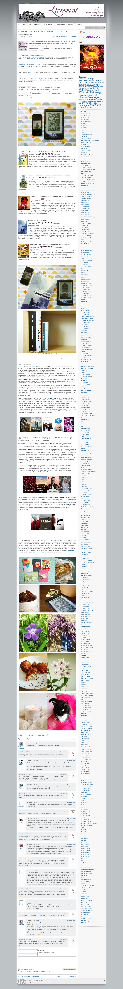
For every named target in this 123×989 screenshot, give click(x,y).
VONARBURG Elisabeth (87, 885)
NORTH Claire (85, 687)
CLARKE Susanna (86, 262)
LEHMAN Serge (85, 571)
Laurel (83, 556)
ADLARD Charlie (85, 115)
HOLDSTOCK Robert (86, 488)
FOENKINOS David (86, 401)
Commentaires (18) (71, 738)
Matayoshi (84, 620)
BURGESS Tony (85, 219)
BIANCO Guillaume (86, 177)
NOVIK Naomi (85, 691)
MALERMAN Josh (86, 598)
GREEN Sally (84, 442)
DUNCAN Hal (84, 357)
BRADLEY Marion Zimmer (88, 194)
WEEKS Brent (84, 898)
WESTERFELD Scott (86, 900)
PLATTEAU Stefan (86, 718)
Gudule (83, 455)
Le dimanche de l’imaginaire (26, 64)
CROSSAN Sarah (85, 306)
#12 (30, 858)
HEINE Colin (84, 476)
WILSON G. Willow (86, 906)
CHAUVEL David (85, 248)
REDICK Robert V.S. (86, 732)
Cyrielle (83, 308)
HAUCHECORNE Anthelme (88, 471)
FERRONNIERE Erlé (86, 391)
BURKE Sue (84, 221)
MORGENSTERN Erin (87, 658)
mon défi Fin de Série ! (24, 95)
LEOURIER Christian (86, 575)
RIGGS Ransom (85, 741)
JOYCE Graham (85, 517)
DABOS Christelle (86, 310)
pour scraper (51, 547)
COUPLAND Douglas (86, 295)
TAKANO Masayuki (86, 832)
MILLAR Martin (85, 641)
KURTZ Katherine (85, 538)
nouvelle (95, 96)
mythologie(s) (84, 96)
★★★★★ (84, 105)
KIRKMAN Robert (85, 533)
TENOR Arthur (85, 840)
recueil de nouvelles (49, 202)
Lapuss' (83, 550)
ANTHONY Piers (85, 136)
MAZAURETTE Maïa (86, 627)
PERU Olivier (84, 709)
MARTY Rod (84, 618)
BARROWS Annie (85, 161)
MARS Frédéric (85, 608)
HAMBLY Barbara (85, 465)
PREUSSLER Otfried (86, 726)
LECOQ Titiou (84, 569)
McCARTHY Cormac (86, 629)
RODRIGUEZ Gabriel (86, 745)
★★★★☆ (95, 104)
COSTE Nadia (85, 293)
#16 (30, 913)
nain (90, 95)
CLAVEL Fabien (85, 264)
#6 (29, 793)
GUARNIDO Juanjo (86, 453)
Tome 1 (33, 202)
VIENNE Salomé (85, 883)
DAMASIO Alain (85, 314)
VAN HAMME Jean (86, 871)
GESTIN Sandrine (86, 424)
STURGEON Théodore (87, 825)
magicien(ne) (86, 94)
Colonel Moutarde (86, 283)
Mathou (83, 625)
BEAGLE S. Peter (85, 163)
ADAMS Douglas (85, 113)
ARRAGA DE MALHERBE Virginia (90, 140)
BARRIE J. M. (84, 159)
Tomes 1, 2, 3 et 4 (33, 179)
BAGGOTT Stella (85, 150)
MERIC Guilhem (85, 639)
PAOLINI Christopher (86, 701)
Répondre (69, 743)
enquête (97, 84)
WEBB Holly (84, 894)
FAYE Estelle (84, 380)
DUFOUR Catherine (86, 355)
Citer (74, 743)
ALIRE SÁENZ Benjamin (87, 121)
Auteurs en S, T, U (86, 148)
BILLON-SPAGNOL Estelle (88, 179)
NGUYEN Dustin (85, 674)
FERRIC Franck (85, 389)
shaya (21, 788)
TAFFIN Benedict (85, 830)
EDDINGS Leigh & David (87, 368)
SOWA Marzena (85, 807)
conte (96, 82)
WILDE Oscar (84, 902)
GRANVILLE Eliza (86, 438)
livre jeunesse (87, 91)
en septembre (70, 550)
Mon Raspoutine (42, 552)
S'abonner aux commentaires (27, 969)
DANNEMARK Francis (87, 318)
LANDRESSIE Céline (86, 548)
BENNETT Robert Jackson (88, 169)
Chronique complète (33, 225)
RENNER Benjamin (86, 734)
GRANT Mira (84, 436)
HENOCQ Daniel (85, 478)
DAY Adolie (84, 324)
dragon (85, 84)
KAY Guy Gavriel (85, 527)
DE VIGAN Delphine (86, 329)
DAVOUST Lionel (85, 322)
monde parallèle (96, 94)
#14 (30, 888)
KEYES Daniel (85, 529)
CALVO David (84, 227)
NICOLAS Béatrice (86, 676)
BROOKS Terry (85, 208)
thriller (89, 99)
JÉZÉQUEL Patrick (86, 511)
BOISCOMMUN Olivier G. (87, 184)
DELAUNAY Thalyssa (86, 335)
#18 (30, 939)
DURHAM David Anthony (87, 366)
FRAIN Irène (84, 405)
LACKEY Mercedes (86, 542)
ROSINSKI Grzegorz (86, 751)
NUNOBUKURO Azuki (87, 693)
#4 (29, 774)
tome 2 (37, 202)
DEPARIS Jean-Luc (86, 341)
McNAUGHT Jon (85, 637)
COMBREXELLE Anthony (87, 285)
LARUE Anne (84, 554)
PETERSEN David (86, 711)
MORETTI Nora (85, 656)
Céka (82, 239)
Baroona (21, 764)
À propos (24, 24)
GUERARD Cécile (86, 457)
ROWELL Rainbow (86, 759)
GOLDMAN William (86, 432)
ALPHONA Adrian (85, 126)
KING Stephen (85, 531)
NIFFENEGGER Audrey (87, 678)
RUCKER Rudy (85, 763)
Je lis (30, 24)
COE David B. (84, 271)
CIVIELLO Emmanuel (86, 260)
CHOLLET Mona (85, 256)
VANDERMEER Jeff (86, 875)
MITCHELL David (85, 643)
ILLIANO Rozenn (85, 504)
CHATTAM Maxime (86, 246)
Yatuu (82, 916)
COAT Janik (84, 269)
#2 (29, 751)
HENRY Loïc (84, 482)
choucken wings (71, 543)
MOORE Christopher (86, 651)
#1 (37, 743)
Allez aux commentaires (61, 36)
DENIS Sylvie (84, 339)
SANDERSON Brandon (87, 774)
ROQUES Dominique (86, 749)
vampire (99, 101)
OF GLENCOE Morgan (87, 695)
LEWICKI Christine (86, 579)
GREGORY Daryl (85, 444)
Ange (82, 130)
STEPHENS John (85, 815)
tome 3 (41, 202)
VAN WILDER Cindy (86, 873)
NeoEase (34, 982)
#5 (37, 784)
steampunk (83, 99)
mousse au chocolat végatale (29, 545)
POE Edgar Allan (85, 720)
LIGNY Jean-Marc (86, 585)
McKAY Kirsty (84, 635)
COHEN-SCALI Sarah (87, 273)
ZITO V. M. (83, 923)
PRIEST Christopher (86, 728)
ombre (100, 95)
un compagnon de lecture (35, 58)
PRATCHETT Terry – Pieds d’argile (65, 976)
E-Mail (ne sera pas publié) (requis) (46, 952)
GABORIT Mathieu (86, 409)
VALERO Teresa (85, 867)
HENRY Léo (84, 480)
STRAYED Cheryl (85, 819)
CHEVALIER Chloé (38, 31)
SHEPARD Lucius (86, 788)
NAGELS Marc (85, 668)
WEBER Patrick (85, 896)
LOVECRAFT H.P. (85, 593)
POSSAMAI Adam (85, 722)
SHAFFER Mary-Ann (86, 782)
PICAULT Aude (85, 716)
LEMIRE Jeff (84, 573)
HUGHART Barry (85, 500)
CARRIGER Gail (85, 231)
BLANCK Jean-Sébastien (87, 181)
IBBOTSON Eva (85, 502)
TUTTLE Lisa (84, 861)
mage (80, 94)
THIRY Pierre (84, 846)
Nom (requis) (41, 950)
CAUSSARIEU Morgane (87, 233)
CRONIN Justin (85, 302)
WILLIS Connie (85, 904)
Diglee (83, 351)
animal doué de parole (88, 79)
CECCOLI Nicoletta (86, 237)
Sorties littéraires (85, 803)
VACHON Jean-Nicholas (87, 865)
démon (89, 84)
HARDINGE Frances (86, 469)
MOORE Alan (84, 649)
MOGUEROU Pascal (86, 645)
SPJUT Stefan (85, 809)
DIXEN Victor (84, 353)
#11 (38, 844)
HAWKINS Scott (85, 473)
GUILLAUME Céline (86, 459)
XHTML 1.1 (42, 982)
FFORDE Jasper (85, 393)
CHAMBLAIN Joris (86, 244)
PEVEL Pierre (84, 714)
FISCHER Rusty (85, 397)
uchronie (93, 99)
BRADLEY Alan (85, 192)
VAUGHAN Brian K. (86, 879)
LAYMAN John (85, 558)
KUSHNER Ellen (85, 540)
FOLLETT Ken (85, 403)
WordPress (21, 981)
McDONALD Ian (85, 631)
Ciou (82, 258)
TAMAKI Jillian (85, 834)
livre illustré (98, 90)
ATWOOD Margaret (86, 144)
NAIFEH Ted (84, 670)
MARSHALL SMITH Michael (88, 610)
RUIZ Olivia (84, 765)
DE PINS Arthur (85, 326)
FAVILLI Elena (85, 378)
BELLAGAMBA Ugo (86, 167)
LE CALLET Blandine (86, 560)
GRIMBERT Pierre (86, 451)
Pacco (82, 699)
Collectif (83, 277)
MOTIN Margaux (85, 662)
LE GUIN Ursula (85, 565)
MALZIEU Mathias (86, 600)
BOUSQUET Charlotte (87, 190)
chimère (92, 82)
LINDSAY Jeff (84, 587)
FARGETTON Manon (86, 376)
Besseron (83, 173)
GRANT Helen (85, 434)
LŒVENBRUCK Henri (87, 591)
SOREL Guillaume (86, 801)
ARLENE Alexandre (86, 138)
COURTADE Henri (86, 297)
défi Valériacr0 (31, 72)
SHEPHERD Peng (86, 790)
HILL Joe (83, 484)
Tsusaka (83, 858)
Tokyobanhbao (85, 852)
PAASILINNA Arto (85, 697)
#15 (38, 901)
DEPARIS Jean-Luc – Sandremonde (29, 976)
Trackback (31, 739)
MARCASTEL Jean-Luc (87, 602)
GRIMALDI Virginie (86, 449)
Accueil (19, 24)
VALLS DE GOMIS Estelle (88, 869)
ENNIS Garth (84, 370)
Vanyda (83, 877)
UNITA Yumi (84, 863)
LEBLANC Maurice (86, 567)
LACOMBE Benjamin (86, 544)
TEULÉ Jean (84, 842)
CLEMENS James (86, 266)
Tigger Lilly (21, 806)
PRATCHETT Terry (86, 724)
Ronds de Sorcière (48, 31)
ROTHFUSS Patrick (86, 755)
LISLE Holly (84, 589)
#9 (37, 818)
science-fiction (84, 97)
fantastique (85, 85)
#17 (38, 920)
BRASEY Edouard (86, 198)
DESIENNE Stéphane (87, 343)
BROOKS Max (85, 206)
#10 (30, 833)
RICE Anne (84, 736)
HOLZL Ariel (84, 492)
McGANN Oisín (85, 633)
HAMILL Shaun (85, 467)
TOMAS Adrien (85, 856)
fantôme (87, 88)
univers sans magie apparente (90, 100)
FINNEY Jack (84, 395)
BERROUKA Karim (86, 171)
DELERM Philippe (86, 337)
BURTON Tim (84, 225)
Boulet (83, 188)
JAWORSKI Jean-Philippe (88, 507)
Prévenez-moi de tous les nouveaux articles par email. (34, 973)
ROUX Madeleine (85, 757)
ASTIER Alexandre (86, 142)
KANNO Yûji (84, 521)
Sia (21, 822)
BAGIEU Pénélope (86, 153)
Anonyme (83, 132)
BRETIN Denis (85, 202)
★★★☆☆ (83, 107)
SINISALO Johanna (86, 794)
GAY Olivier (84, 422)
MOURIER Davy (85, 664)
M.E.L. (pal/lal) (37, 24)
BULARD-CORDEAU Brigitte (88, 217)
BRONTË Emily (85, 204)
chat (89, 82)
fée (91, 88)
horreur (95, 88)
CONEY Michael (85, 287)
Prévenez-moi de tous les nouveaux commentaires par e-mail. (36, 971)
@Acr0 (29, 903)
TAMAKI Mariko (85, 836)
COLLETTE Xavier (86, 279)
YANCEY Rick (85, 914)
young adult (85, 103)
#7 (37, 802)
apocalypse (84, 80)
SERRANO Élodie (86, 778)
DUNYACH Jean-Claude (87, 360)
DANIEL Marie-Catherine (87, 316)
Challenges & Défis (60, 24)
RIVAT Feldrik (84, 743)
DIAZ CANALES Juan (86, 349)
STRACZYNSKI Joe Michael (88, 817)
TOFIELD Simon (85, 850)
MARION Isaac (85, 606)
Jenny (82, 509)
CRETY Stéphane (86, 300)
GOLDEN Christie (85, 430)
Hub (82, 498)
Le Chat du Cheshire (21, 747)
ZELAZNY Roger (85, 921)
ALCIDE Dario (85, 119)
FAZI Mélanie (84, 382)
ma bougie (27, 550)
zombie (94, 103)
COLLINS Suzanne (86, 281)
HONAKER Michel (86, 494)
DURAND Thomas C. (86, 364)
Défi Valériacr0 (79, 24)
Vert (21, 848)
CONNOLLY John (85, 289)
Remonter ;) (102, 980)
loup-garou (99, 92)
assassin (92, 80)
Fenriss (83, 386)
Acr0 (30, 36)
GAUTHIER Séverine (86, 420)
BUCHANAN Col (85, 215)
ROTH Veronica (85, 753)
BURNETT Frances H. (87, 223)
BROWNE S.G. (85, 213)
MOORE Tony (84, 653)
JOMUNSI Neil (85, 513)
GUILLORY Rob (85, 461)
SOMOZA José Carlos (87, 798)
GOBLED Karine (85, 428)
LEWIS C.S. (84, 581)
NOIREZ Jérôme (85, 685)
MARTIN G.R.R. (85, 612)
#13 (38, 870)
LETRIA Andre (85, 577)
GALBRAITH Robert (86, 413)
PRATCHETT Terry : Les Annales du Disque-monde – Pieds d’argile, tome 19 (39, 89)
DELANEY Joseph (86, 333)
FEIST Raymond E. (86, 384)
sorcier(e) (94, 97)
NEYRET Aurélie (85, 672)
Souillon (83, 805)
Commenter (73, 36)
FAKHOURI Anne (85, 374)
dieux (99, 82)
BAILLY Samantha (86, 155)
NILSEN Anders (85, 680)
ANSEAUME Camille (86, 134)
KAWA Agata (84, 525)
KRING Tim (84, 536)
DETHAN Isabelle (85, 347)
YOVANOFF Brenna (86, 918)
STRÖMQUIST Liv (86, 821)
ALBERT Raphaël (86, 117)
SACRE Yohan (85, 767)
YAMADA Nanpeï (85, 912)
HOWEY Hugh (85, 496)
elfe (93, 84)
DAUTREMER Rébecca (87, 320)
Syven (82, 827)
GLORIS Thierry (85, 426)
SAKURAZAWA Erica (86, 772)
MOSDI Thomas (85, 660)
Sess (82, 780)
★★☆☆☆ (92, 107)
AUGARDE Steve (85, 146)
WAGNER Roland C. (86, 887)
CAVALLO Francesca (86, 235)
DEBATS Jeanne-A (86, 331)
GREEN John (84, 440)
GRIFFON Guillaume (86, 446)
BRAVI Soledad (85, 200)
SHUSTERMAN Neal (86, 792)
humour (83, 90)
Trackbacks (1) (61, 738)
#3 (37, 760)
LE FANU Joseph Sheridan (88, 562)
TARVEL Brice (85, 838)
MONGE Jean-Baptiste (87, 647)
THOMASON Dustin (86, 848)
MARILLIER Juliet (85, 604)
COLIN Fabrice (85, 275)
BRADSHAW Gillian (86, 196)
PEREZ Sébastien (86, 707)
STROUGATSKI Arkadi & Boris (89, 823)
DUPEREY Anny (85, 362)
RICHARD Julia (85, 738)
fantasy (95, 85)
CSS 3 (48, 982)
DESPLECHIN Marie (86, 345)
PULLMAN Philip (85, 730)
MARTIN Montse (85, 616)
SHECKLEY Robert (86, 786)
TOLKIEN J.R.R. (85, 854)
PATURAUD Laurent (86, 705)
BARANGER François (87, 157)
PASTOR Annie (85, 703)
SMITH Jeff (84, 796)
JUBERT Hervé (85, 519)
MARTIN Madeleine (86, 614)
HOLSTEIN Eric (85, 490)
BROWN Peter (85, 211)
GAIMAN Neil (84, 411)
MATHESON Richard (86, 622)
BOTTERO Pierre (85, 186)
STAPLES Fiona (85, 811)
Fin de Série (70, 24)
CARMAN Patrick (85, 229)
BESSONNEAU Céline (87, 175)
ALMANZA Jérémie (86, 124)
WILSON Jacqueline (86, 908)
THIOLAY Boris (85, 844)
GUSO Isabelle (85, 463)
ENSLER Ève (84, 372)
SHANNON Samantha (87, 784)
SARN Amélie (84, 776)
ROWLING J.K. (85, 761)
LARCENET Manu (86, 552)
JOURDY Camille (85, 515)
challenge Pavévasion (38, 78)
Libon (82, 583)
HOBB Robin (84, 486)
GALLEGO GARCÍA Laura (88, 415)
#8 (29, 811)
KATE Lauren (84, 523)
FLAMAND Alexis (85, 399)
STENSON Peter (85, 813)
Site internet (40, 955)
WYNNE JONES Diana (87, 910)
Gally (82, 418)
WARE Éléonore (85, 892)
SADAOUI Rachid (85, 769)
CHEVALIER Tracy (86, 254)
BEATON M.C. (28, 31)
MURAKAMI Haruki (86, 666)
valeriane (21, 924)
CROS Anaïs (84, 304)
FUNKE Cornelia (85, 407)
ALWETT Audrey (85, 128)
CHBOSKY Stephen (86, 250)
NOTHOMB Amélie (86, 689)
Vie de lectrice (85, 881)
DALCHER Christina (86, 312)
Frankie (21, 874)
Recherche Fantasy (48, 24)
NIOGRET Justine (85, 683)
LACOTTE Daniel (85, 546)
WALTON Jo (84, 890)
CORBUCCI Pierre (86, 291)
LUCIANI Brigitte (85, 596)
